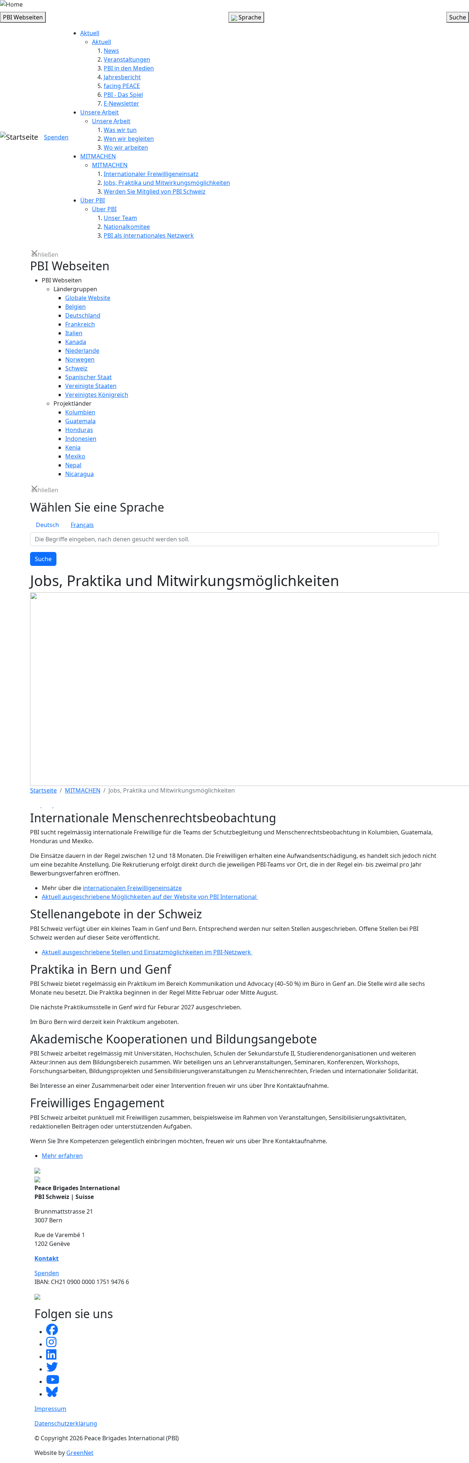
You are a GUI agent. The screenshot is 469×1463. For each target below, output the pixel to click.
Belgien (75, 307)
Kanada (75, 342)
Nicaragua (79, 474)
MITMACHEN (98, 156)
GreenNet (79, 1453)
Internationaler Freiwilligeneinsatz (151, 174)
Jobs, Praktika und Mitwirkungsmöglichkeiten (167, 183)
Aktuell (89, 33)
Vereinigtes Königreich (96, 395)
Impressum (50, 1409)
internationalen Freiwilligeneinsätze (132, 888)
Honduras (79, 430)
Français (82, 525)
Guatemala (80, 421)
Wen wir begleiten (129, 139)
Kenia (73, 447)
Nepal (73, 465)
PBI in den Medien (129, 68)
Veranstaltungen (127, 59)
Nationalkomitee (127, 227)
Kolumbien (80, 412)
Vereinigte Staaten (91, 386)
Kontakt (46, 1258)
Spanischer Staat (88, 377)
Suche (43, 559)
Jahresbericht (122, 77)
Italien (73, 333)
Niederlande (82, 351)
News (111, 51)
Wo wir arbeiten (126, 147)
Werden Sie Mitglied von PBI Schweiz (155, 191)
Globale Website (87, 298)
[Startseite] (19, 137)
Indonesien (80, 439)
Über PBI (92, 200)
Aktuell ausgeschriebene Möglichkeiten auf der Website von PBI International (150, 897)
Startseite (43, 790)
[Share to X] (47, 805)
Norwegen (80, 359)
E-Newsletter (121, 103)
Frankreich (80, 324)
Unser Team (120, 218)
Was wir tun (120, 130)
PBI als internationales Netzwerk (149, 235)
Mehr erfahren (62, 1156)
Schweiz (76, 368)
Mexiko (75, 456)
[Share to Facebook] (36, 805)
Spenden (56, 137)
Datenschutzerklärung (65, 1423)
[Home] (11, 4)
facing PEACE (122, 86)
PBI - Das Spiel (123, 95)
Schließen (35, 253)
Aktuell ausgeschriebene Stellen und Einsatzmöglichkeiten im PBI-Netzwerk (147, 952)
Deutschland (82, 315)
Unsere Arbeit (99, 112)
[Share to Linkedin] (58, 805)
